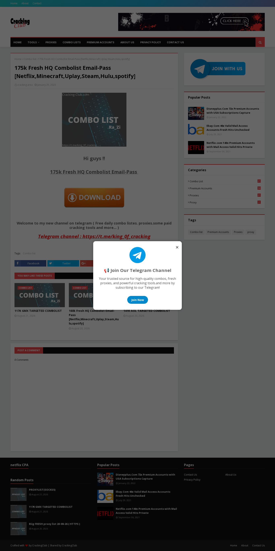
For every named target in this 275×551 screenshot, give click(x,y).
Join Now (137, 300)
